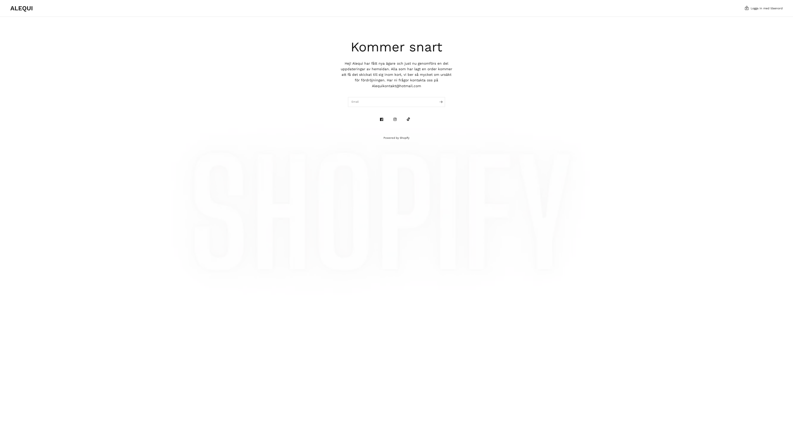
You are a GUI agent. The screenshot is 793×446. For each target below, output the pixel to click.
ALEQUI (21, 8)
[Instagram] (396, 119)
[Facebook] (383, 119)
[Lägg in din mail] (441, 102)
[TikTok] (410, 119)
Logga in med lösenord (767, 8)
